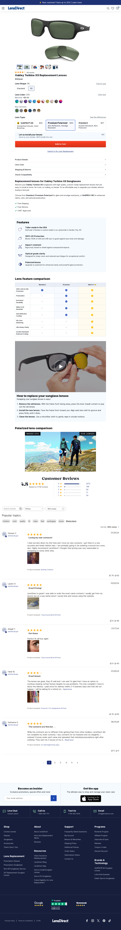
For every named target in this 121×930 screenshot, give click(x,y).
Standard (21, 88)
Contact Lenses (10, 832)
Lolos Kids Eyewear (102, 874)
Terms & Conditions (25, 921)
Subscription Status (72, 855)
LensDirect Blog (40, 862)
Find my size (101, 84)
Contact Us (69, 859)
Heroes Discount (101, 851)
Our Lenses (88, 434)
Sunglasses (8, 839)
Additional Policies (72, 847)
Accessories (8, 843)
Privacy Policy (10, 921)
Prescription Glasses (12, 861)
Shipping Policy (71, 843)
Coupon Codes (100, 847)
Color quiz (102, 94)
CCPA (38, 921)
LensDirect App (40, 866)
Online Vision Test (11, 847)
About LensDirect (41, 832)
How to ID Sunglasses (42, 876)
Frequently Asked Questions (76, 832)
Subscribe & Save (101, 839)
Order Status (70, 851)
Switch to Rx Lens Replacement (61, 151)
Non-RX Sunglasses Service (15, 869)
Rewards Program (101, 832)
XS (31, 88)
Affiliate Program (101, 836)
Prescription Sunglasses (13, 865)
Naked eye (33, 434)
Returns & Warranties (73, 839)
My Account (69, 836)
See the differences (98, 117)
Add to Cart (60, 144)
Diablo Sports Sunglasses (105, 878)
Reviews (37, 842)
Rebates (98, 843)
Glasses (7, 836)
